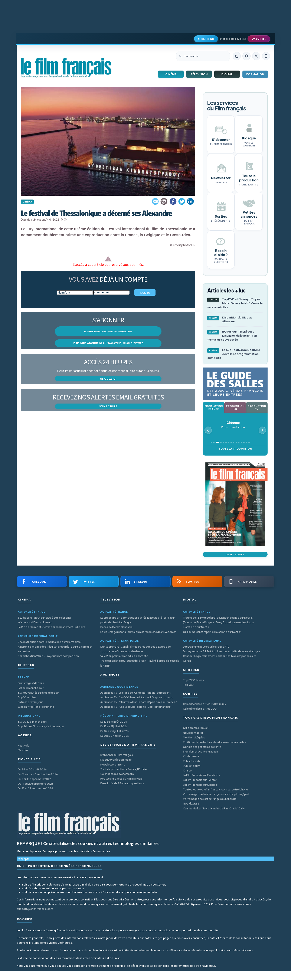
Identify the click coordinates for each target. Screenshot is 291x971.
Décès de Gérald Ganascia (116, 627)
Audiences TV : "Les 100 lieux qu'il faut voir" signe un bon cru (136, 697)
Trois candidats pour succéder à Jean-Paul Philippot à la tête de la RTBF (139, 663)
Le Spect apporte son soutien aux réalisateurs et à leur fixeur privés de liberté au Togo (137, 620)
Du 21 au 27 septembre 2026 (35, 788)
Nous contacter (193, 732)
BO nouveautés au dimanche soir (38, 692)
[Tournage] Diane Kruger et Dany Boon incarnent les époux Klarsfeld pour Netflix (218, 625)
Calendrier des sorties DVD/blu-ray (204, 704)
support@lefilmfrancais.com (35, 908)
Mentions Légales (194, 737)
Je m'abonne (235, 554)
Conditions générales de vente (202, 746)
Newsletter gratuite (112, 764)
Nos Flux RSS (191, 803)
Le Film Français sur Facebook (201, 775)
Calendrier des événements (117, 774)
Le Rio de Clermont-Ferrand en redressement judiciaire (51, 627)
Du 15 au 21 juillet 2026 (114, 726)
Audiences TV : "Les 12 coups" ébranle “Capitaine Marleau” (135, 706)
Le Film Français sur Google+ (201, 784)
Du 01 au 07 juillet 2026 (114, 735)
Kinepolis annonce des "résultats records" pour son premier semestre (55, 649)
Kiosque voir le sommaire (115, 759)
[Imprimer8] (164, 201)
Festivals (23, 745)
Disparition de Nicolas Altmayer (230, 319)
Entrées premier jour (30, 702)
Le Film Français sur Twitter (199, 779)
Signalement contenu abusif (200, 751)
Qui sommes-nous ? (196, 727)
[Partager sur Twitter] (182, 201)
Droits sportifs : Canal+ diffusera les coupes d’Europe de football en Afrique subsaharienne (135, 649)
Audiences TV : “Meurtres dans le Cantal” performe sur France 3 (138, 702)
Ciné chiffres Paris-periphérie (36, 706)
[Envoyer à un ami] (155, 201)
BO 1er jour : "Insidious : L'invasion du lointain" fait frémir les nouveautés (232, 335)
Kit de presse (191, 756)
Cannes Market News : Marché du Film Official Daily (214, 808)
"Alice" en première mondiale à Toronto (124, 656)
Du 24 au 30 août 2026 (32, 769)
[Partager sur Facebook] (173, 201)
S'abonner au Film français (116, 755)
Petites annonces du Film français (121, 778)
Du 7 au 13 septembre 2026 (34, 779)
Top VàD (188, 684)
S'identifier (206, 39)
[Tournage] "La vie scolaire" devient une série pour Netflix (217, 617)
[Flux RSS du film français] (237, 56)
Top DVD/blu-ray (193, 680)
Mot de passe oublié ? (232, 38)
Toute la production (235, 448)
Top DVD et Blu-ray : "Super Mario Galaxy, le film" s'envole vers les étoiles (235, 303)
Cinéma (171, 74)
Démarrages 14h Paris (31, 683)
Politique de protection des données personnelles (214, 742)
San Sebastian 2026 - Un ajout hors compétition (48, 656)
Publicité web (191, 761)
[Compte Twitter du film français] (256, 56)
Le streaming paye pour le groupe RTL (206, 646)
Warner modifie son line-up (35, 622)
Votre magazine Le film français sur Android (209, 798)
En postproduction (233, 425)
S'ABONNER (259, 39)
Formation (255, 74)
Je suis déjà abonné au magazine (108, 331)
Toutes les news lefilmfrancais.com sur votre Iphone (215, 789)
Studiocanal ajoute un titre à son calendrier (44, 617)
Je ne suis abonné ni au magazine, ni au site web (108, 343)
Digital (227, 74)
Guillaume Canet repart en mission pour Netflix (212, 632)
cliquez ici (108, 378)
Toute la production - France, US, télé (123, 769)
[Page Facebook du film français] (246, 56)
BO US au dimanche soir (32, 721)
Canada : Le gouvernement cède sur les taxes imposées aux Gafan (219, 658)
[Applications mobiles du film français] (266, 56)
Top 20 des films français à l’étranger (41, 726)
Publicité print (191, 765)
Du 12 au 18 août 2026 (113, 721)
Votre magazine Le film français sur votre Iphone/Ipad (216, 794)
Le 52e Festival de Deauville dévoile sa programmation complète (233, 354)
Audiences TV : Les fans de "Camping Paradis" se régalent (135, 692)
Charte (187, 770)
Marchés (23, 750)
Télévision (199, 74)
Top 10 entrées (27, 697)
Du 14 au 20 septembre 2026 (35, 783)
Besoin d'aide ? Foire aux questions (122, 783)
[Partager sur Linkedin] (190, 201)
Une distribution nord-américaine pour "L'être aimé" (50, 642)
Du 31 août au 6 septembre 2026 (38, 774)
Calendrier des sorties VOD (199, 708)
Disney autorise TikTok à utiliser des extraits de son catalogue (221, 651)
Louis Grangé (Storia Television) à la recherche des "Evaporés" (138, 632)
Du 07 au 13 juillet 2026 (114, 731)
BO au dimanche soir (30, 688)
